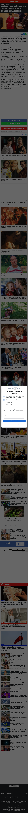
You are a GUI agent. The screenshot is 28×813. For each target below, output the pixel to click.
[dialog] (14, 407)
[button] (14, 403)
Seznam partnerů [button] (19, 410)
